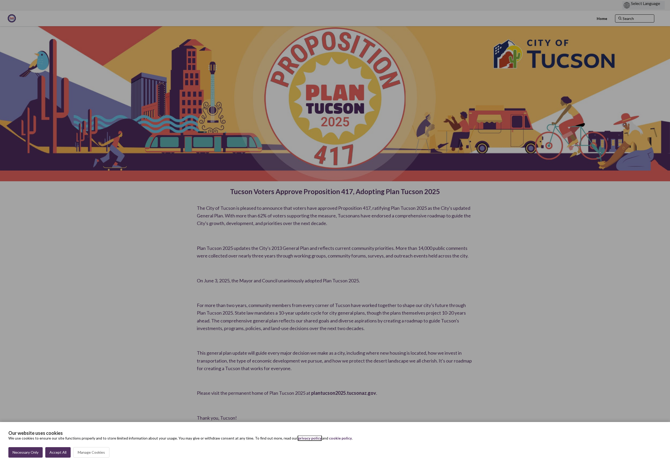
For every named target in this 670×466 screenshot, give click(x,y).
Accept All (57, 452)
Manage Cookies (91, 452)
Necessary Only (25, 452)
